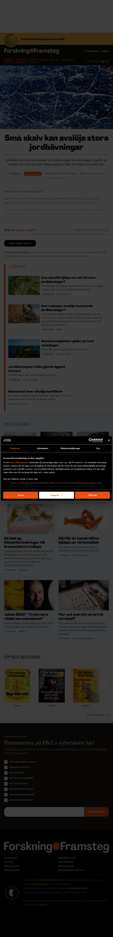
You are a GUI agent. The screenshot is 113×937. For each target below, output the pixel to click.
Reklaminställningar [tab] (70, 448)
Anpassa (55, 495)
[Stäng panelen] (109, 440)
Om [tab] (98, 448)
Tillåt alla (92, 495)
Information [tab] (42, 448)
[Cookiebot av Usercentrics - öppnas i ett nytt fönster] (91, 440)
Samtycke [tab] (15, 448)
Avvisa (21, 495)
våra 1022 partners (19, 462)
